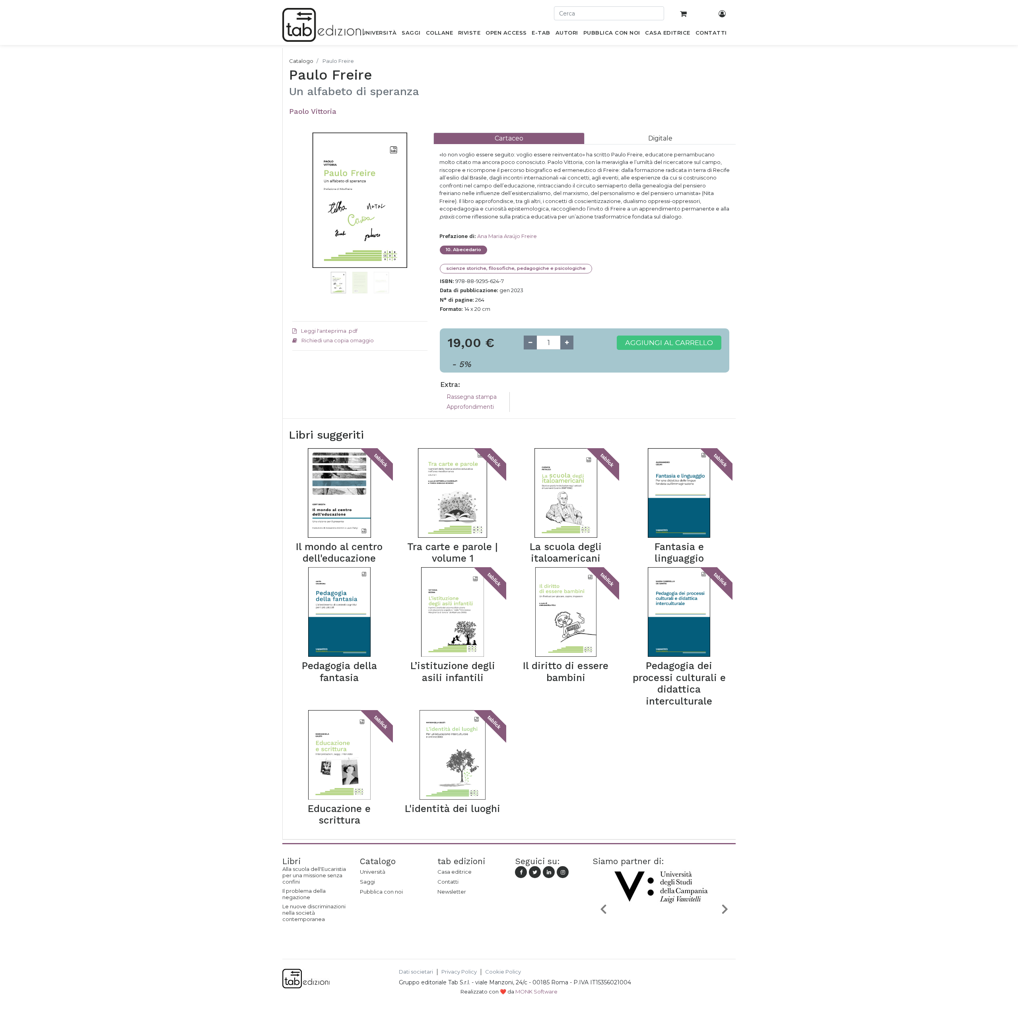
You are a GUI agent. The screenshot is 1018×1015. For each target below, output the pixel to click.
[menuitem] (379, 34)
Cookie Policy (503, 972)
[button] (302, 212)
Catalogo (301, 61)
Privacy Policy (459, 972)
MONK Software (536, 991)
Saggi (367, 881)
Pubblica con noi (381, 891)
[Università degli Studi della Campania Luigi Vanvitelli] (664, 927)
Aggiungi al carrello (669, 342)
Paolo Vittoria (312, 111)
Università (372, 872)
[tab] (509, 138)
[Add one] (566, 342)
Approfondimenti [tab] (470, 406)
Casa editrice (454, 872)
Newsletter (451, 891)
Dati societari (416, 972)
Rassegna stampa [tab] (472, 396)
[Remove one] (530, 342)
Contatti (447, 881)
